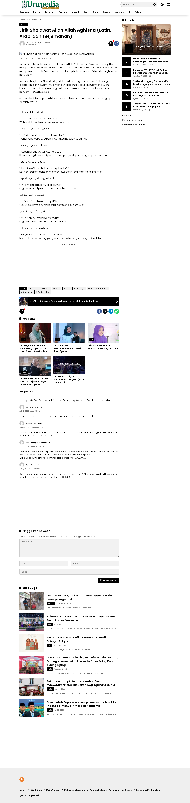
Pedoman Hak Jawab (120, 790)
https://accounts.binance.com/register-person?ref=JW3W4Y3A (52, 457)
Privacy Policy (97, 790)
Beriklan (126, 115)
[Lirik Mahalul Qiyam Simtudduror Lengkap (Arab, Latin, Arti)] (69, 365)
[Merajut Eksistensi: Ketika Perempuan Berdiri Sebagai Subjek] (31, 643)
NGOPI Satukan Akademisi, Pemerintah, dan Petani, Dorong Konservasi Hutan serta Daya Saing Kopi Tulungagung (82, 661)
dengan (86, 238)
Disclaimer (36, 790)
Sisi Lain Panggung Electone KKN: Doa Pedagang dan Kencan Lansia (152, 83)
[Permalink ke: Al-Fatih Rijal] (22, 43)
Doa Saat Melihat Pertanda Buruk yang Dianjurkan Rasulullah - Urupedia (72, 400)
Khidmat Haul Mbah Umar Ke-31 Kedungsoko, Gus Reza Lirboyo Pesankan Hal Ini (81, 618)
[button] (154, 4)
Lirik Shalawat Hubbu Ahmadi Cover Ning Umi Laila (103, 347)
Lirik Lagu (80, 288)
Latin (68, 288)
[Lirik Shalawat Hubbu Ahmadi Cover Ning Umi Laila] (103, 333)
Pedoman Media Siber (148, 790)
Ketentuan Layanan (132, 119)
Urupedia (24, 64)
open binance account (35, 465)
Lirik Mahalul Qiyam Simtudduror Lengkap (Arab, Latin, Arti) (68, 379)
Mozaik (24, 372)
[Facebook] (99, 311)
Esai (49, 645)
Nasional (23, 24)
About (22, 790)
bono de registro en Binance (38, 442)
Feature (50, 689)
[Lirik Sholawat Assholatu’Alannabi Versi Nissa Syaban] (69, 333)
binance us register (34, 423)
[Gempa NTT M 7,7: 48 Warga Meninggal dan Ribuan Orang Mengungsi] (31, 601)
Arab (58, 288)
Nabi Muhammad (98, 288)
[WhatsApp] (116, 311)
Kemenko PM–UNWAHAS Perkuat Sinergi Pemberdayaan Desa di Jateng (150, 71)
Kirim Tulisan (53, 790)
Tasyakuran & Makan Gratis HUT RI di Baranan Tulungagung (152, 105)
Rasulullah (65, 122)
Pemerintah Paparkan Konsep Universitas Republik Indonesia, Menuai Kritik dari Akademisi (81, 704)
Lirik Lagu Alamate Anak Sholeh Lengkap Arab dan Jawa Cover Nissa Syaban (33, 348)
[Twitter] (105, 311)
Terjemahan (44, 292)
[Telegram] (110, 311)
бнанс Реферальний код (34, 407)
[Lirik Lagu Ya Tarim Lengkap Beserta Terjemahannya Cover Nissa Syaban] (35, 366)
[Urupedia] (40, 4)
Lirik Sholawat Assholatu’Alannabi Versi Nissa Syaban (67, 348)
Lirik (23, 339)
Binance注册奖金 (62, 477)
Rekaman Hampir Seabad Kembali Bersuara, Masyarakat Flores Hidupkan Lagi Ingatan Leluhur (81, 683)
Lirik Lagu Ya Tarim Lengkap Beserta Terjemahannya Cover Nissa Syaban (34, 381)
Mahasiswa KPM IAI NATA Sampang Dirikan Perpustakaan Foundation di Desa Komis (150, 60)
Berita (50, 624)
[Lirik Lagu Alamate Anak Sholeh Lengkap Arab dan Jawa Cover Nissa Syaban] (35, 333)
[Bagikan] (116, 43)
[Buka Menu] (169, 4)
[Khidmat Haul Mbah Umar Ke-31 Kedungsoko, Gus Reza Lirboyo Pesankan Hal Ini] (31, 622)
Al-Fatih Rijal (31, 43)
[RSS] (21, 779)
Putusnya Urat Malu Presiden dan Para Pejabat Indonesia (151, 94)
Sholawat (27, 292)
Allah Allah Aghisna (41, 288)
